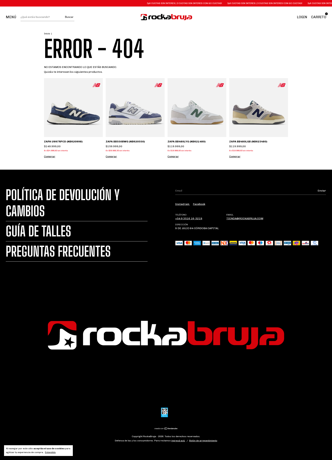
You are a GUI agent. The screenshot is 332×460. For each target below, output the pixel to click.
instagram (182, 204)
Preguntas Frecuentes (58, 251)
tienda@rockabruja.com (244, 218)
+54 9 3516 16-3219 (188, 218)
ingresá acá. (178, 440)
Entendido (50, 452)
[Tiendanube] (166, 429)
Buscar (69, 16)
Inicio (47, 33)
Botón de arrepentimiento (203, 440)
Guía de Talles (38, 231)
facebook (199, 204)
